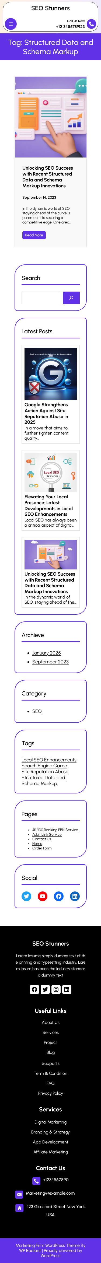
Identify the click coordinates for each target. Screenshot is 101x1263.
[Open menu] (11, 24)
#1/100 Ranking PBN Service (55, 830)
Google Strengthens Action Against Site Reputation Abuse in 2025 (46, 413)
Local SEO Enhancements (49, 760)
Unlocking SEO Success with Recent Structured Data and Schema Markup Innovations (47, 177)
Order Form (41, 848)
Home (37, 843)
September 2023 (50, 662)
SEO (37, 712)
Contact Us (41, 839)
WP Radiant (30, 1250)
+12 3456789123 (70, 26)
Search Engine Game (44, 766)
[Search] (71, 298)
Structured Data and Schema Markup (43, 781)
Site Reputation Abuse (45, 772)
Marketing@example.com (50, 1193)
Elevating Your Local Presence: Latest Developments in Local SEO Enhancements (49, 505)
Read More (34, 235)
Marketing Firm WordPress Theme (48, 1245)
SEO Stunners (50, 8)
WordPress (50, 1255)
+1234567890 (56, 1179)
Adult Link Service (47, 834)
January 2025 (46, 653)
